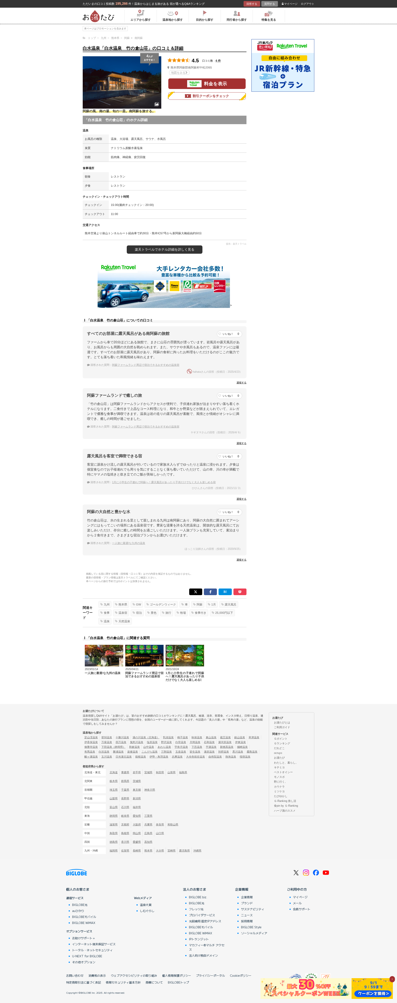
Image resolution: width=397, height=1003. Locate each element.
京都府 (125, 824)
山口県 (160, 833)
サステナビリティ (252, 909)
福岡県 (114, 850)
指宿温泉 (245, 756)
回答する (251, 3)
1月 (213, 604)
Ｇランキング (282, 743)
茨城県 (137, 781)
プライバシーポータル (210, 975)
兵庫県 (148, 824)
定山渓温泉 (91, 737)
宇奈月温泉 (181, 746)
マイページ (291, 3)
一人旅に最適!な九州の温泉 (128, 543)
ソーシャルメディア (254, 933)
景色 (154, 612)
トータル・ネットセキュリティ (92, 950)
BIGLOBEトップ (178, 982)
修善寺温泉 (91, 746)
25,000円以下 (224, 612)
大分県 (160, 850)
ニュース (247, 915)
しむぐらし (147, 911)
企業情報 (241, 889)
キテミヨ (279, 767)
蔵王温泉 (225, 737)
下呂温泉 (196, 746)
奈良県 (160, 824)
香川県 (125, 841)
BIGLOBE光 (79, 905)
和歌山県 (172, 824)
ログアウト (307, 3)
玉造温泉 (180, 751)
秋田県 (160, 772)
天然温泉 (124, 621)
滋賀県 (114, 824)
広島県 (148, 833)
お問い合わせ (75, 975)
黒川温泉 (237, 751)
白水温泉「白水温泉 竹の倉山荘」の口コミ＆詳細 (133, 48)
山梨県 (114, 798)
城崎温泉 (242, 746)
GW (138, 604)
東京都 (137, 789)
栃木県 (114, 781)
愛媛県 (137, 841)
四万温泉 (121, 742)
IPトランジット (199, 939)
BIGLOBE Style (251, 927)
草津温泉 (254, 737)
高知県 (148, 841)
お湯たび (279, 757)
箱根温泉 (140, 756)
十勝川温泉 (122, 737)
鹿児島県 (184, 850)
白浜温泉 (104, 751)
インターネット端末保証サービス (94, 944)
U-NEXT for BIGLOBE (87, 956)
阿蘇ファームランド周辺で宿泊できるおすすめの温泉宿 (145, 364)
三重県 (148, 815)
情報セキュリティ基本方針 (123, 982)
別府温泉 (223, 751)
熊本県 (122, 604)
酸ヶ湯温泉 (91, 756)
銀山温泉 (239, 737)
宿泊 (139, 612)
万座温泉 (106, 742)
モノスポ (279, 776)
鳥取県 (114, 833)
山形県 (171, 772)
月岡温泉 (195, 742)
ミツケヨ (279, 791)
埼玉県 (114, 789)
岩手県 (137, 772)
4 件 (218, 60)
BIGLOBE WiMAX (83, 923)
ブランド (247, 903)
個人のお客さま (77, 889)
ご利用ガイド (282, 727)
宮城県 (148, 772)
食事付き (200, 612)
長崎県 (137, 850)
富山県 (114, 807)
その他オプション (83, 962)
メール (297, 903)
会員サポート (301, 909)
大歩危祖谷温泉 (195, 756)
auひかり (78, 911)
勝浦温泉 (118, 751)
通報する (241, 382)
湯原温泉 (209, 751)
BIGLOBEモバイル (84, 917)
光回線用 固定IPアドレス (205, 921)
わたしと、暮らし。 (286, 762)
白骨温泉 (180, 742)
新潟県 (137, 798)
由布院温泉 (215, 756)
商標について (154, 982)
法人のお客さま (194, 889)
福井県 (137, 807)
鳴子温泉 (182, 737)
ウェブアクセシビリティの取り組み (134, 975)
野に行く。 (280, 781)
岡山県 (137, 833)
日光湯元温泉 (124, 756)
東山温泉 (211, 737)
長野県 (125, 798)
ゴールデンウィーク (163, 604)
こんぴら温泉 (149, 751)
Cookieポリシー (240, 975)
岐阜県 (125, 815)
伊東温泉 (240, 742)
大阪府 (137, 824)
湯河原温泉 (225, 742)
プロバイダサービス (202, 915)
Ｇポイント (280, 738)
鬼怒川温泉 (136, 742)
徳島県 (114, 841)
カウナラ (279, 786)
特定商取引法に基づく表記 (83, 982)
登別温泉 (106, 737)
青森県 (125, 772)
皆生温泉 (195, 751)
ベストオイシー (283, 772)
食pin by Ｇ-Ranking (286, 805)
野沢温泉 (166, 742)
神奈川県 (149, 789)
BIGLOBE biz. (198, 897)
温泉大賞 (146, 905)
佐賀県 (125, 850)
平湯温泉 (211, 746)
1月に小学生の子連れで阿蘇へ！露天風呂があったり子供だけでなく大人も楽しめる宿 (164, 482)
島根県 (125, 833)
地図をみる (178, 72)
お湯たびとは (282, 722)
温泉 (107, 621)
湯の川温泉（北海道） (146, 737)
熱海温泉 (230, 756)
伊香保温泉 (91, 742)
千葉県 (125, 789)
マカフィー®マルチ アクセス (206, 947)
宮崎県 (171, 850)
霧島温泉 (252, 751)
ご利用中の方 (297, 889)
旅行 (168, 612)
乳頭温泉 (168, 737)
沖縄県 (197, 850)
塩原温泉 (152, 742)
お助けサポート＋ (83, 938)
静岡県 (114, 815)
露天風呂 (230, 604)
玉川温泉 (106, 756)
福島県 (183, 772)
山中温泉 (148, 746)
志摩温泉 (177, 756)
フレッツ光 (196, 909)
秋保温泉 (196, 737)
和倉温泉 (134, 746)
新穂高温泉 (226, 746)
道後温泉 (132, 751)
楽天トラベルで (164, 249)
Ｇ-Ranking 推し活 (285, 800)
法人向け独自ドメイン (203, 955)
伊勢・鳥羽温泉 (158, 756)
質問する (269, 3)
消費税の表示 (97, 975)
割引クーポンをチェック (211, 96)
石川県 (125, 807)
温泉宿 (122, 612)
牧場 (183, 612)
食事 (107, 612)
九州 (107, 604)
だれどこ (279, 748)
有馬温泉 (89, 751)
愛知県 (137, 815)
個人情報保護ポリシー (176, 975)
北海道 (114, 772)
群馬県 (125, 781)
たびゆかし (280, 796)
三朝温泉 (166, 751)
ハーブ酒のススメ (284, 810)
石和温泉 (209, 742)
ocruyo (278, 752)
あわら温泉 (164, 746)
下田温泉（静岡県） (113, 746)
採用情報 (247, 921)
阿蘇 (199, 604)
